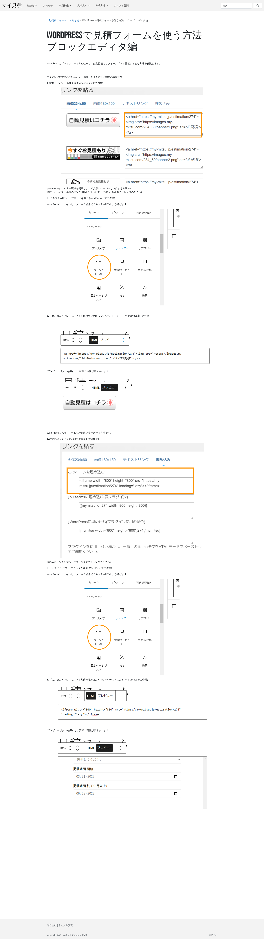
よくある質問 (121, 5)
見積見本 (82, 5)
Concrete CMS (79, 935)
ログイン (213, 935)
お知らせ (48, 5)
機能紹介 (32, 5)
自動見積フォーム (56, 20)
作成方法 (101, 5)
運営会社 (52, 925)
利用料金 (64, 5)
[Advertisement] (132, 839)
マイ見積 (12, 6)
